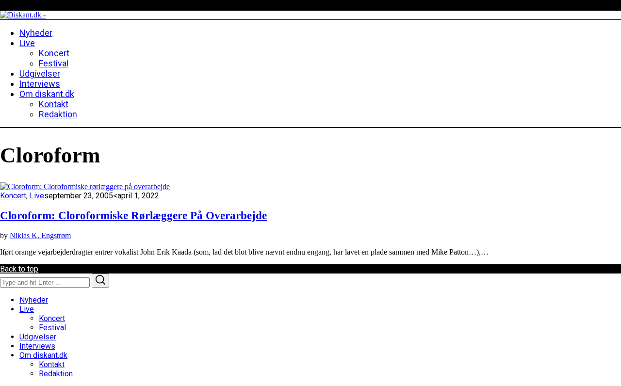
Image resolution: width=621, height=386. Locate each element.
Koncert (13, 195)
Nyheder (33, 300)
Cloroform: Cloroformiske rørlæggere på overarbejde (133, 215)
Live (37, 195)
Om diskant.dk (43, 355)
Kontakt (52, 364)
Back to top (19, 268)
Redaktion (56, 373)
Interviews (37, 346)
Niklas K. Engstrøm (40, 235)
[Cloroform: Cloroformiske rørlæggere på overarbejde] (85, 186)
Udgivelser (37, 336)
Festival (52, 327)
